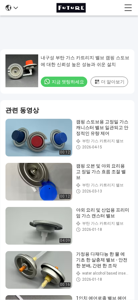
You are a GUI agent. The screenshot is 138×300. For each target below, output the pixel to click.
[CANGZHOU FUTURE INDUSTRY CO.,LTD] (70, 8)
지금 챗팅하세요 (68, 81)
